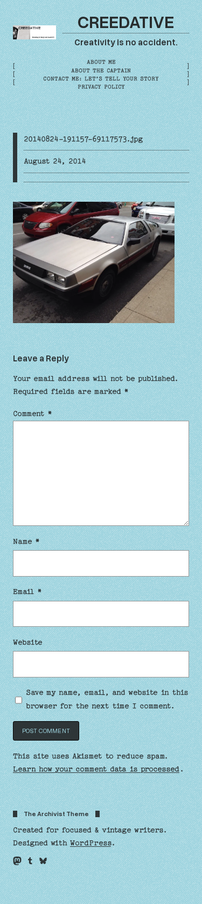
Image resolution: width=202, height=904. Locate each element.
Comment (32, 413)
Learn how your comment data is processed (96, 769)
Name (26, 541)
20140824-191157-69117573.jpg (83, 139)
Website (28, 642)
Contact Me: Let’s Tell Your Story (101, 78)
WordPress (90, 843)
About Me (101, 62)
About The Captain (101, 70)
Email (27, 591)
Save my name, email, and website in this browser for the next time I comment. (106, 699)
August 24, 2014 (55, 161)
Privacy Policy (101, 87)
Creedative (126, 21)
